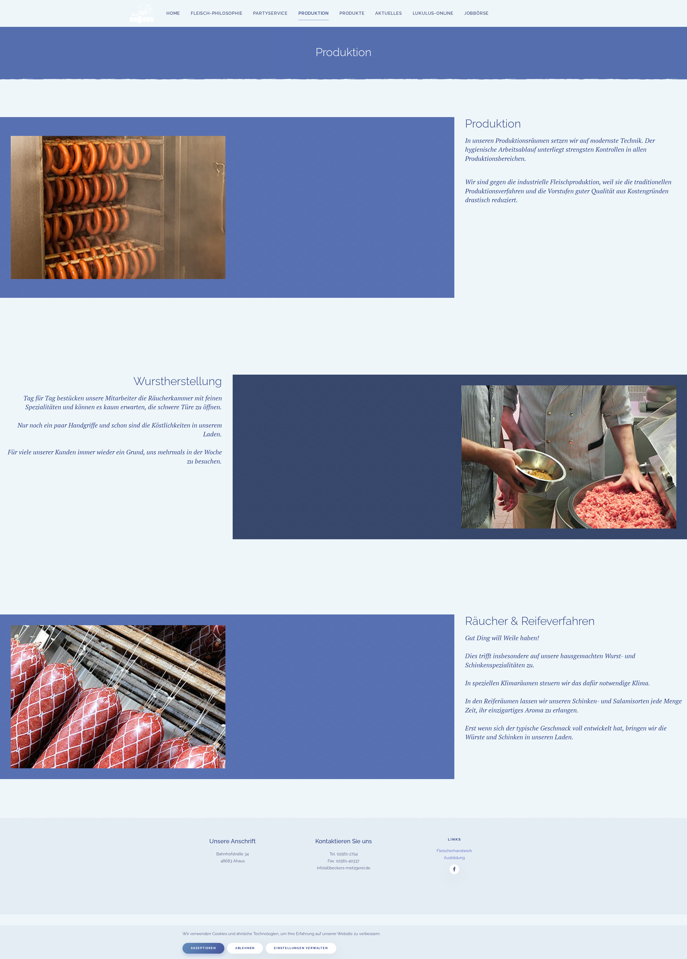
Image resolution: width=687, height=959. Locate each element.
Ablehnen (245, 948)
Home (173, 13)
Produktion (313, 13)
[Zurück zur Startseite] (142, 13)
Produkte (351, 13)
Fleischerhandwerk (454, 850)
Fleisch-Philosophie (216, 13)
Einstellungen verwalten (301, 948)
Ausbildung (454, 857)
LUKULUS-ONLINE (433, 13)
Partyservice (270, 13)
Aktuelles (388, 13)
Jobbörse (476, 13)
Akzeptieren (203, 948)
